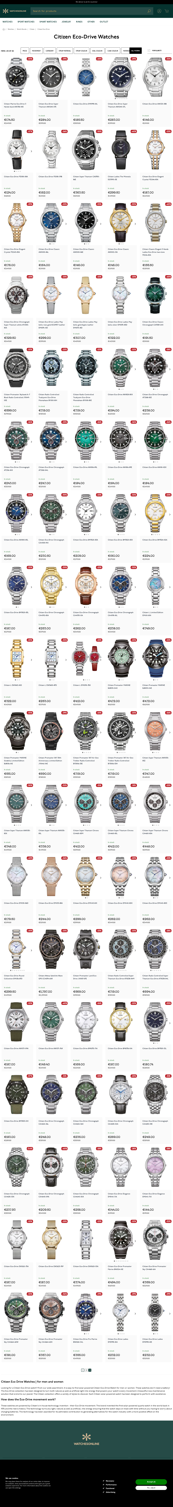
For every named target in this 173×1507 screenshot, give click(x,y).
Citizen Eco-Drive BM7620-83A (85, 540)
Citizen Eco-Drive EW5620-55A (85, 1266)
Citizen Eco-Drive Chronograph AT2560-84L (51, 468)
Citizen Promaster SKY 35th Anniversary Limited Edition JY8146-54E (50, 760)
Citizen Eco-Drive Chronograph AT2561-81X (17, 468)
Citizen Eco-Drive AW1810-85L (16, 540)
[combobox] (92, 11)
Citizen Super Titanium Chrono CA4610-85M (86, 832)
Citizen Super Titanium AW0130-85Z (155, 759)
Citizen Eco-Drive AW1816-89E (120, 467)
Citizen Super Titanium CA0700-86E (86, 178)
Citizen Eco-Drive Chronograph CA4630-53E (155, 1122)
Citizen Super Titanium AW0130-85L (52, 832)
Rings (79, 22)
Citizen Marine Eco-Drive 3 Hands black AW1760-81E (15, 105)
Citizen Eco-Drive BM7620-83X (120, 540)
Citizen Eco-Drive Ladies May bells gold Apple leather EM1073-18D (85, 324)
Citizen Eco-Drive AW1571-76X (51, 1048)
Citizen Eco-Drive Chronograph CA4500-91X (51, 541)
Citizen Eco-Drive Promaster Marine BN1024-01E (120, 1267)
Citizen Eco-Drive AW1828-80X (120, 394)
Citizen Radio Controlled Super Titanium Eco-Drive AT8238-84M (121, 977)
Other (91, 22)
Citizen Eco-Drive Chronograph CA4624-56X (86, 1122)
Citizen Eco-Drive (43, 29)
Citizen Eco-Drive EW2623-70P (51, 1266)
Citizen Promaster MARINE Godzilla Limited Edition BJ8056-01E (15, 760)
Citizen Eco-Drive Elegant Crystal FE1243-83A (14, 250)
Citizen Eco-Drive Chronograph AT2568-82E (155, 396)
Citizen (32, 29)
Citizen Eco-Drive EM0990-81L (85, 104)
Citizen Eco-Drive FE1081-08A (16, 177)
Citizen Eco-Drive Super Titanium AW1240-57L (118, 105)
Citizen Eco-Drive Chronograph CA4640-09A (51, 1195)
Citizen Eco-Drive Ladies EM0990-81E (152, 1340)
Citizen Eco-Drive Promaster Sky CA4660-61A (154, 1267)
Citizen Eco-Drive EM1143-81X (85, 903)
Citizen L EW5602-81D (13, 685)
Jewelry (66, 22)
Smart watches (48, 22)
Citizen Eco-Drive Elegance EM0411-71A (119, 1195)
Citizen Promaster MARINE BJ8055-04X (119, 686)
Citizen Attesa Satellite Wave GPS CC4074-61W (51, 977)
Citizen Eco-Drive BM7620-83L (16, 612)
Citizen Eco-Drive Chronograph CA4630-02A (120, 1122)
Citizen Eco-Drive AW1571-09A (16, 1048)
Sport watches (26, 22)
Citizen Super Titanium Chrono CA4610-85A (155, 832)
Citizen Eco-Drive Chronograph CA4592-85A (51, 613)
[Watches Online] (14, 11)
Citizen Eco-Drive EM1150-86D (16, 903)
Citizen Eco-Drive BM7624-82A (154, 540)
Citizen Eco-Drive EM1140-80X (120, 903)
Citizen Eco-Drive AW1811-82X (154, 467)
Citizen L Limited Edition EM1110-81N (152, 613)
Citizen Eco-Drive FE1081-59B (50, 177)
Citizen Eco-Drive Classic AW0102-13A (118, 250)
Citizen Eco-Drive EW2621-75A (16, 1266)
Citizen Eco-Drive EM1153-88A (51, 903)
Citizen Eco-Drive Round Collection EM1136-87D (14, 977)
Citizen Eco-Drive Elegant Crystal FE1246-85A (153, 178)
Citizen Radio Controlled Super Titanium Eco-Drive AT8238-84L (155, 977)
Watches (8, 22)
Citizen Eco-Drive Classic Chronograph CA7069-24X (152, 323)
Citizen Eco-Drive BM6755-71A (85, 1048)
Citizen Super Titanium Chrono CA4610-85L (120, 832)
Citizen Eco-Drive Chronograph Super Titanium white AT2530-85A (17, 324)
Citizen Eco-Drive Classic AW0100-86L (49, 250)
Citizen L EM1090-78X (82, 685)
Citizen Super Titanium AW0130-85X (17, 832)
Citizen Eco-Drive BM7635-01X (16, 1121)
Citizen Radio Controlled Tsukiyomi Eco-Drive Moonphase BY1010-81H (49, 397)
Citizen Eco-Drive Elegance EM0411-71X (153, 1195)
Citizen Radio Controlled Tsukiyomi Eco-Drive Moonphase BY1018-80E (83, 397)
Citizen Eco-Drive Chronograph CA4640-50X (86, 1195)
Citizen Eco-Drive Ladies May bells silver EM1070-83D (120, 323)
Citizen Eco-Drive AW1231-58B (154, 104)
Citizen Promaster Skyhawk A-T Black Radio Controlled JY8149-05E (17, 397)
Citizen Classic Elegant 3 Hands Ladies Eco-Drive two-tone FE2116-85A (155, 252)
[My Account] (159, 11)
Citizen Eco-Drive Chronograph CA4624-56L (51, 1122)
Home (4, 29)
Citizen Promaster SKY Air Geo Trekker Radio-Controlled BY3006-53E (86, 760)
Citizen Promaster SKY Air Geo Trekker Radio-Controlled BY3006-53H (120, 760)
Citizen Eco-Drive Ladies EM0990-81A (118, 1340)
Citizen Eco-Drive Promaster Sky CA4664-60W (16, 1340)
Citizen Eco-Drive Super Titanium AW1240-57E (48, 105)
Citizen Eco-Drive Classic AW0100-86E (83, 250)
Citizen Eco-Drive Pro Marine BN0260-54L (85, 1340)
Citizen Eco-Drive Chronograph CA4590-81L (120, 613)
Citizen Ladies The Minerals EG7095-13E (119, 178)
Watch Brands (22, 29)
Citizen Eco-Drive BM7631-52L (154, 1048)
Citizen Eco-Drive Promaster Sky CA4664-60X (50, 1340)
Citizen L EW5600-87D (48, 685)
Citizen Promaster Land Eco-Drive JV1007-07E (85, 977)
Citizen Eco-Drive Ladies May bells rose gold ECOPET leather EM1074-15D (52, 324)
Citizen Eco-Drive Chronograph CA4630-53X (17, 1195)
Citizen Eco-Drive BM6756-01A (120, 1048)
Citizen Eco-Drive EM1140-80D (154, 903)
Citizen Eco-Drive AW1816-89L (85, 467)
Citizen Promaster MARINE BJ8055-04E (153, 686)
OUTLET (104, 22)
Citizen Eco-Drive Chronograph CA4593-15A (86, 613)
